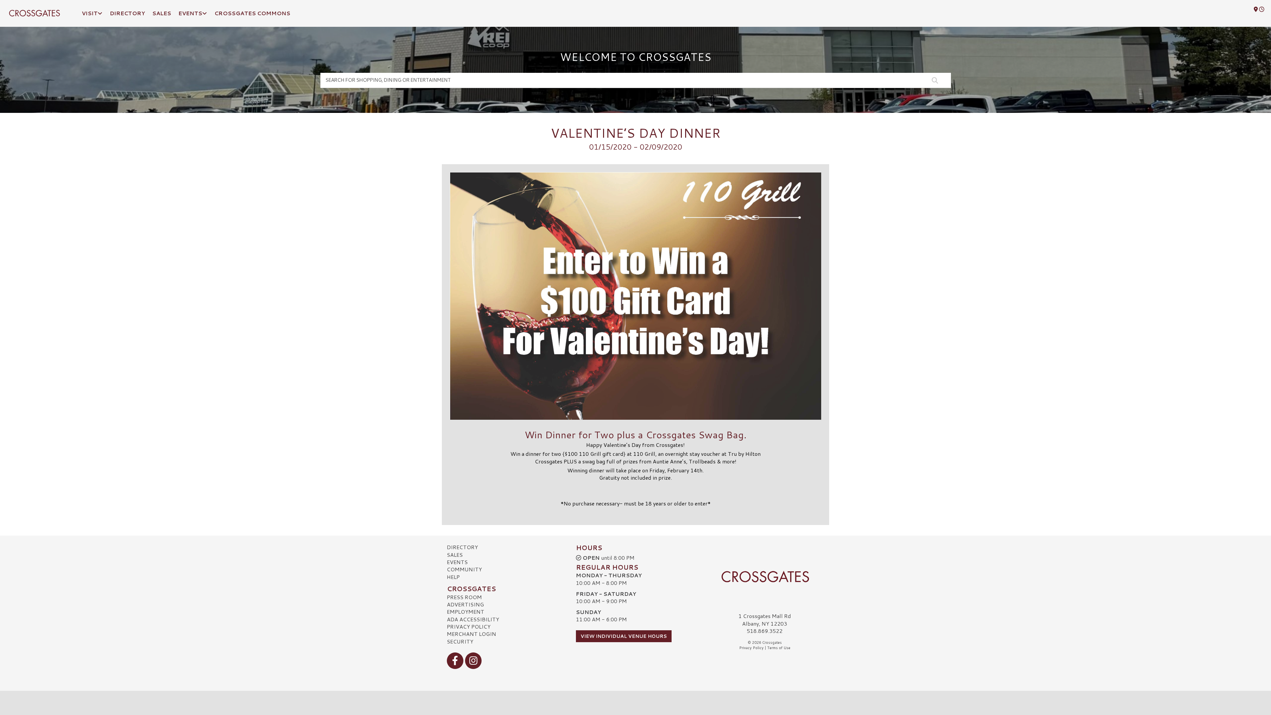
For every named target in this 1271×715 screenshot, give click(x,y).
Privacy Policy (469, 626)
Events (457, 562)
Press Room (464, 597)
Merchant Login (471, 634)
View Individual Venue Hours (624, 636)
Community (464, 569)
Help (453, 577)
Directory (462, 547)
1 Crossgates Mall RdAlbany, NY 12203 (764, 619)
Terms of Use (778, 647)
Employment (465, 611)
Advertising (465, 604)
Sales (455, 554)
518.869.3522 (764, 631)
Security (460, 641)
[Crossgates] (764, 577)
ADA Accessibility (473, 619)
